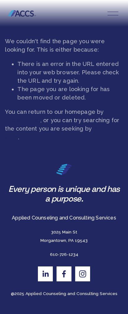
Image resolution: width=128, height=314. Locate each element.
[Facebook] (64, 273)
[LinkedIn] (45, 273)
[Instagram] (82, 273)
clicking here (22, 120)
